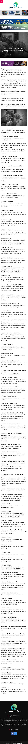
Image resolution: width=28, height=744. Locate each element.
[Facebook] (12, 733)
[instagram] (15, 733)
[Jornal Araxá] (16, 2)
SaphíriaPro (19, 743)
